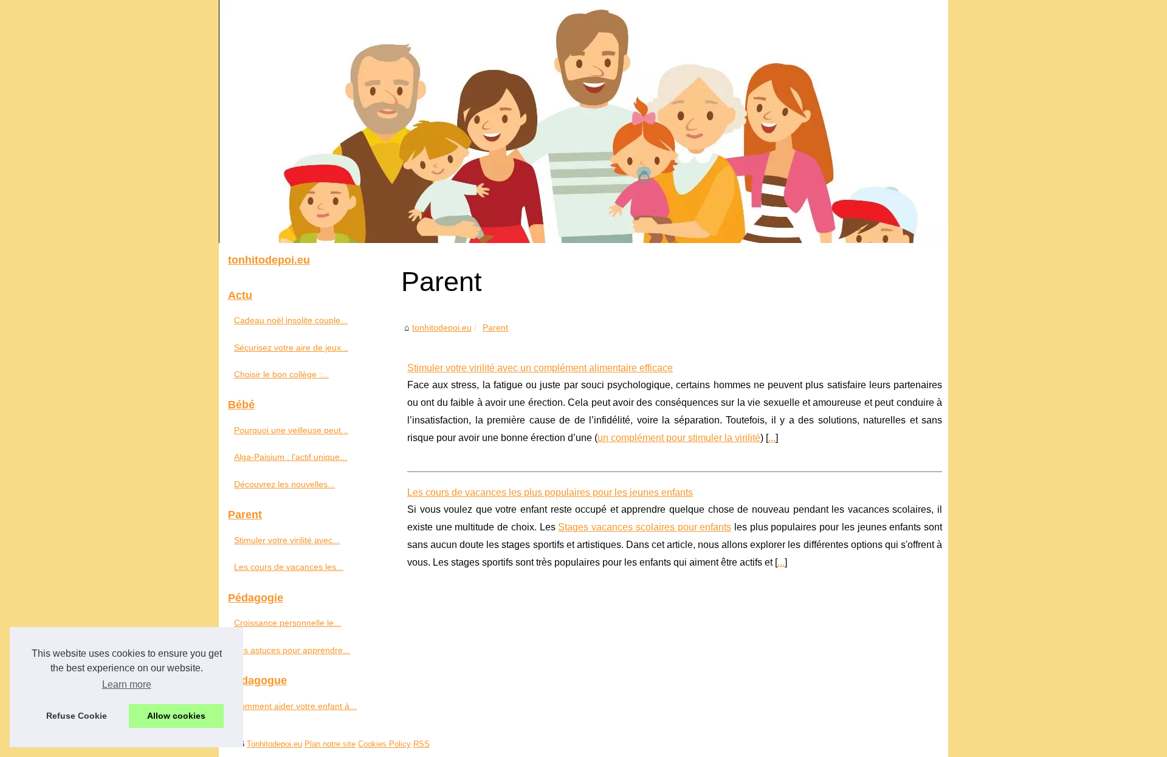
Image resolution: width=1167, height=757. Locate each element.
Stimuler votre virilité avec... (287, 540)
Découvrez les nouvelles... (284, 484)
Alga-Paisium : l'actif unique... (290, 457)
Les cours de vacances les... (288, 567)
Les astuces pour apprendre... (292, 650)
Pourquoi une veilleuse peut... (291, 430)
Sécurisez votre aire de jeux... (291, 347)
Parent (495, 327)
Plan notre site (330, 743)
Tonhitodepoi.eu (274, 743)
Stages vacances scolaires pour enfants (644, 527)
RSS (421, 743)
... (772, 438)
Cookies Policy (384, 743)
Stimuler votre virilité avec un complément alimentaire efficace (540, 368)
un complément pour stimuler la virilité (678, 438)
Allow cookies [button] (176, 716)
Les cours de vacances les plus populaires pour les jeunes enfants (550, 492)
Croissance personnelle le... (287, 623)
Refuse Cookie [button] (76, 716)
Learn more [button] (126, 684)
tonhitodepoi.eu (442, 327)
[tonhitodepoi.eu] (583, 121)
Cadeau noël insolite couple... (291, 320)
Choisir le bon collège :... (281, 374)
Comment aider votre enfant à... (295, 706)
